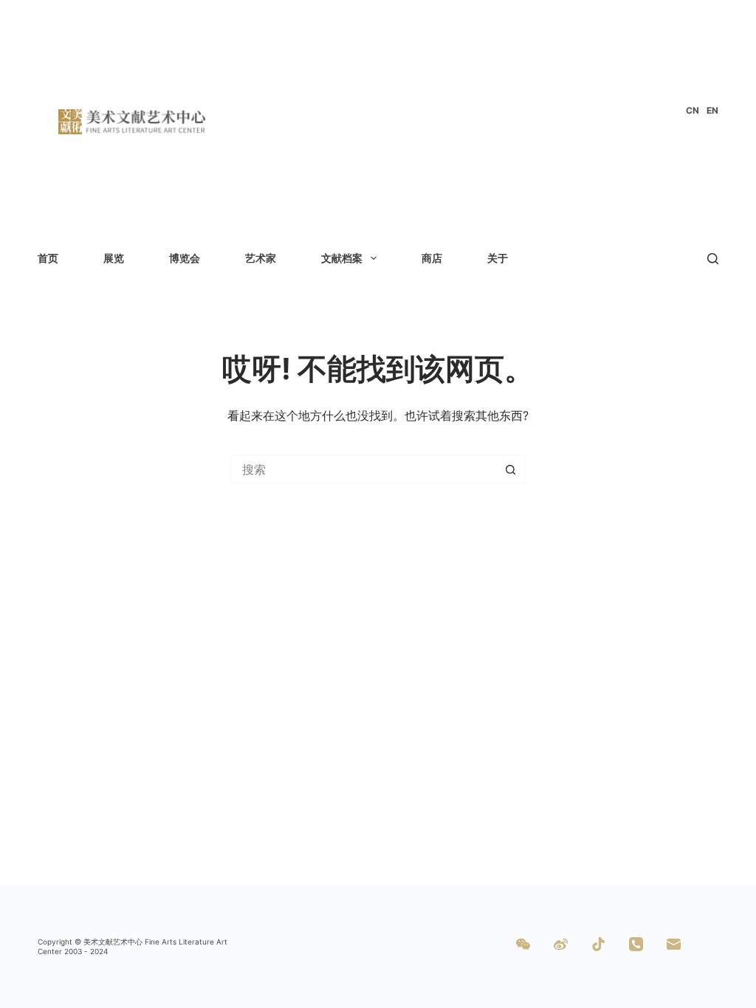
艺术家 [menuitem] (260, 258)
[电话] (636, 944)
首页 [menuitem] (48, 258)
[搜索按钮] (511, 469)
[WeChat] (523, 944)
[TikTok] (598, 944)
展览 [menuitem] (113, 258)
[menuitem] (692, 110)
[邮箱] (674, 944)
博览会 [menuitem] (184, 258)
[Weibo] (561, 944)
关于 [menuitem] (497, 258)
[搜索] (712, 258)
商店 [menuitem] (432, 258)
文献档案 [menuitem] (341, 258)
